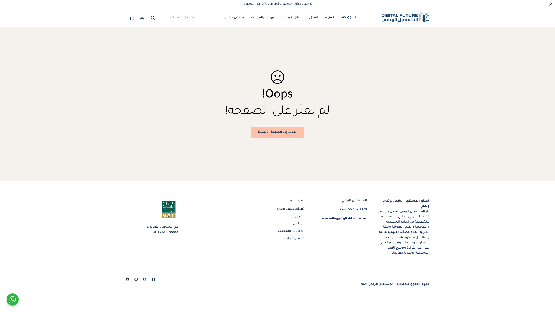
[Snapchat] (136, 279)
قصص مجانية (234, 18)
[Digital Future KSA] (405, 17)
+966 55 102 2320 (353, 210)
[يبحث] (152, 18)
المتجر (313, 17)
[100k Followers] (145, 279)
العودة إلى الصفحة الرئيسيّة (277, 132)
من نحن (293, 17)
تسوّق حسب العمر (342, 17)
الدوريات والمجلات (264, 18)
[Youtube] (127, 279)
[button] (132, 18)
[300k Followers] (153, 279)
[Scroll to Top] (8, 288)
